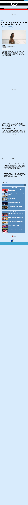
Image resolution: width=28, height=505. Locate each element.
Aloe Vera (15, 51)
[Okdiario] (14, 4)
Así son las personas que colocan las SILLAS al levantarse (10, 2)
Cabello (6, 182)
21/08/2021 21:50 (4, 46)
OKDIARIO (3, 45)
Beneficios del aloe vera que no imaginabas (7, 27)
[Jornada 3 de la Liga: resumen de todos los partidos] (5, 227)
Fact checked (4, 47)
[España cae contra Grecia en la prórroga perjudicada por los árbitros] (5, 231)
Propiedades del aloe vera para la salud (6, 26)
